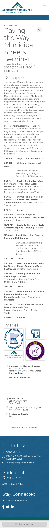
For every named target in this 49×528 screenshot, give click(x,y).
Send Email (14, 403)
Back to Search (10, 26)
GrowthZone (30, 427)
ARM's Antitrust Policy (12, 484)
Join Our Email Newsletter (14, 500)
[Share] (39, 29)
